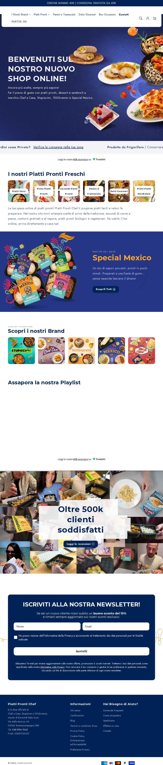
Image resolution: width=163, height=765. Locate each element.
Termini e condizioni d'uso (83, 725)
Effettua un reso (111, 725)
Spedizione (109, 720)
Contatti (107, 730)
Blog (72, 720)
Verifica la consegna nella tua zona (28, 147)
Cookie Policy (77, 736)
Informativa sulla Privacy (52, 667)
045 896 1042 (20, 729)
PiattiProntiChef (24, 763)
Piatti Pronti (40, 14)
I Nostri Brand (19, 14)
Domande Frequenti (113, 710)
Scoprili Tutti (104, 289)
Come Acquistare (112, 715)
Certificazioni (77, 715)
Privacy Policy (77, 730)
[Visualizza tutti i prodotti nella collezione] (21, 350)
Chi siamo (75, 710)
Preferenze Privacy (80, 749)
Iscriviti (81, 651)
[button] (140, 18)
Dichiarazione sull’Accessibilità (78, 742)
